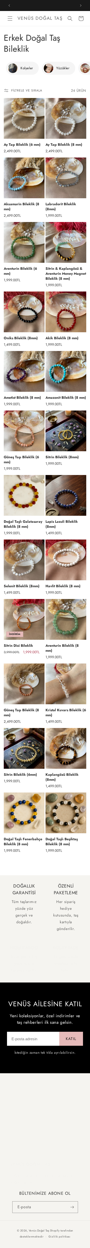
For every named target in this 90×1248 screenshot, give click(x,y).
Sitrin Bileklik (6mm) (20, 774)
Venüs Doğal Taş (39, 1230)
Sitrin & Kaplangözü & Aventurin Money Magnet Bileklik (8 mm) (66, 273)
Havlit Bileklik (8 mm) (63, 586)
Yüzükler (63, 68)
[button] (10, 18)
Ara (12, 1108)
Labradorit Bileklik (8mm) (61, 207)
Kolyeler (26, 68)
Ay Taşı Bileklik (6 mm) (22, 144)
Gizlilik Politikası (22, 1129)
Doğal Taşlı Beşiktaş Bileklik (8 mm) (62, 841)
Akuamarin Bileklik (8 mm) (21, 207)
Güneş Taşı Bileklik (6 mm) (21, 459)
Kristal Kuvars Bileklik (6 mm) (66, 713)
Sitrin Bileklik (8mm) (62, 457)
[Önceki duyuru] (9, 5)
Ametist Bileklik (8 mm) (22, 397)
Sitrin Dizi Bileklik (18, 645)
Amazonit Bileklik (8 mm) (66, 397)
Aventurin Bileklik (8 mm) (62, 648)
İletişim (15, 1140)
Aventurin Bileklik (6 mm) (20, 271)
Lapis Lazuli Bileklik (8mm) (62, 524)
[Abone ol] (72, 1207)
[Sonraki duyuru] (80, 5)
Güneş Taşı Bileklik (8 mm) (21, 713)
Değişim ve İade (22, 1118)
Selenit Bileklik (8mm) (22, 586)
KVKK (14, 1151)
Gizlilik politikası (59, 1236)
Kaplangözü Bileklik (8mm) (62, 777)
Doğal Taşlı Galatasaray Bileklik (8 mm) (23, 524)
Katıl (71, 1039)
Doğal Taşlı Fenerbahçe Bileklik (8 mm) (23, 841)
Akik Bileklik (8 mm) (62, 338)
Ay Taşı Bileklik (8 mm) (64, 144)
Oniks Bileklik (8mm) (21, 338)
